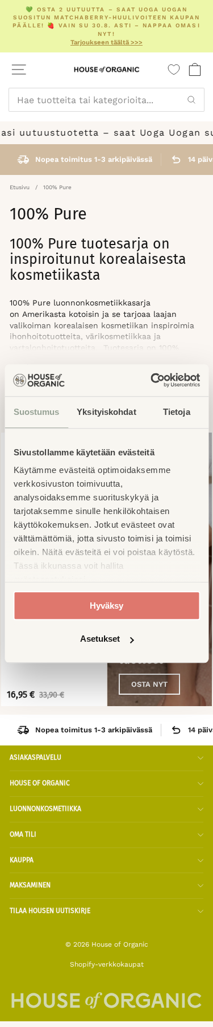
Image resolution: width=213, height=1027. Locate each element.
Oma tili (23, 834)
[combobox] (106, 100)
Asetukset (100, 639)
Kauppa (22, 860)
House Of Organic (40, 783)
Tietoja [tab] (176, 412)
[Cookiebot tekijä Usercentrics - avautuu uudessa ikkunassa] (151, 380)
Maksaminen (30, 885)
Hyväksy (106, 605)
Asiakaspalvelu (35, 757)
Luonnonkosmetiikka (45, 809)
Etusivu (20, 187)
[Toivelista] (173, 69)
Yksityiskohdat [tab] (106, 412)
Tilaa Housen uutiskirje (50, 911)
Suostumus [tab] (37, 412)
